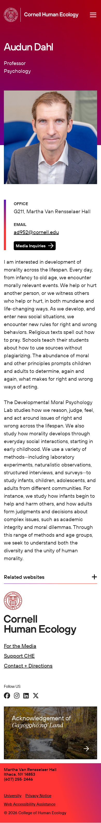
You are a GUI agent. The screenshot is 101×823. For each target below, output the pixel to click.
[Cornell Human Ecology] (12, 15)
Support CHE (19, 655)
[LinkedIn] (26, 695)
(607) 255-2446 (18, 779)
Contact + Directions (28, 665)
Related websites (24, 577)
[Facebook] (7, 695)
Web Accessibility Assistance (29, 804)
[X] (36, 695)
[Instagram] (16, 695)
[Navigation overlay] (93, 15)
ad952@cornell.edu (36, 232)
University (12, 795)
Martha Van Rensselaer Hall (30, 769)
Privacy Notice (38, 795)
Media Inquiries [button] (31, 245)
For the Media (20, 646)
